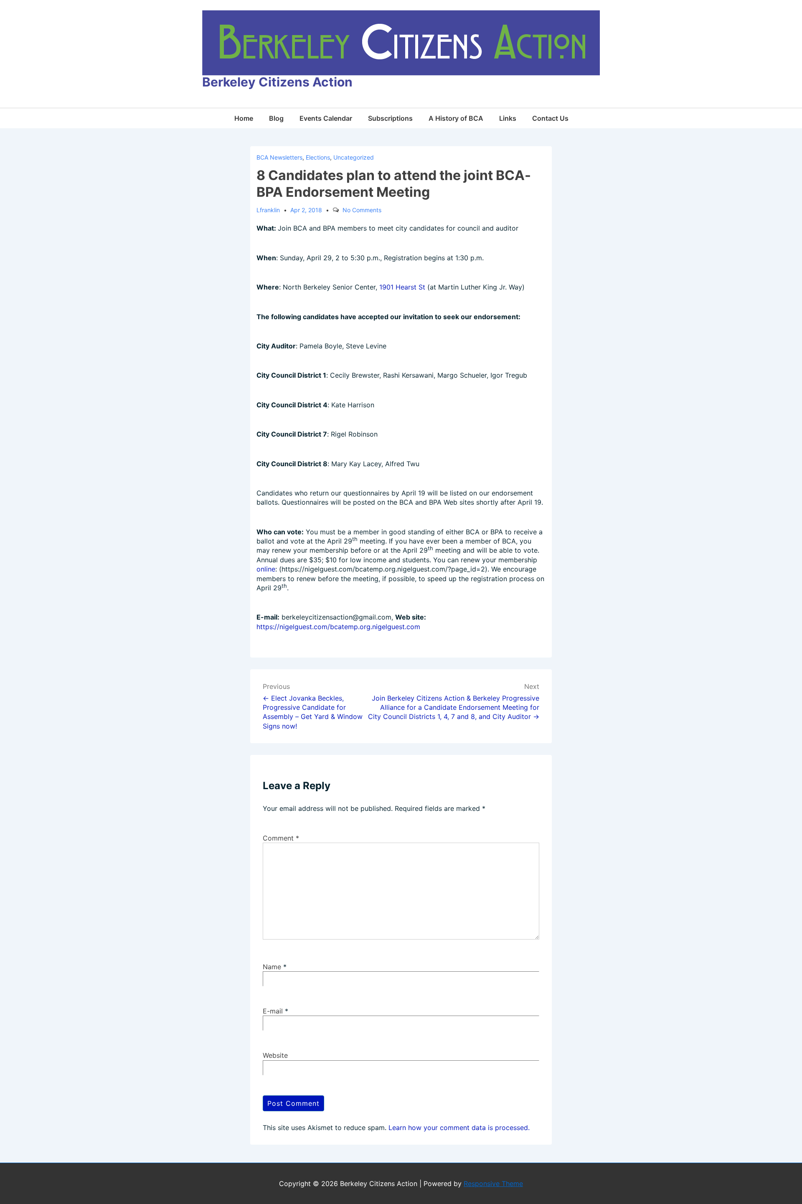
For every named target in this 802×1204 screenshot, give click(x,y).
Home (243, 118)
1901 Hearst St (402, 287)
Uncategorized (353, 157)
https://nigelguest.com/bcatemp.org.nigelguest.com (338, 626)
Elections (318, 157)
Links (507, 118)
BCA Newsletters (279, 157)
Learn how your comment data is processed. (459, 1127)
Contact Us (550, 118)
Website (275, 1055)
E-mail (273, 1011)
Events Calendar (325, 118)
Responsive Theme (493, 1183)
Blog (276, 118)
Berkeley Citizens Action (277, 81)
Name (272, 967)
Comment (281, 838)
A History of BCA (456, 118)
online (265, 569)
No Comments (362, 209)
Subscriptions (390, 118)
